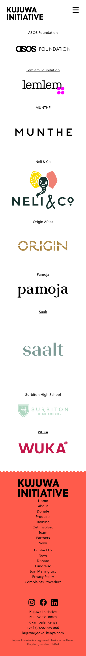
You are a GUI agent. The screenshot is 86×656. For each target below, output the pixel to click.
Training (43, 521)
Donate (43, 511)
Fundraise (43, 566)
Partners (43, 537)
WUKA (43, 432)
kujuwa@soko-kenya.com (43, 632)
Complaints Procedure (43, 581)
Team (43, 532)
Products (43, 516)
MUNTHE (43, 107)
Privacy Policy (43, 576)
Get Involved (43, 527)
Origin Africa (43, 221)
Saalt (43, 311)
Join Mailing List (43, 571)
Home (43, 500)
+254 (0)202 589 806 (43, 627)
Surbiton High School (43, 394)
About (43, 506)
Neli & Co (43, 161)
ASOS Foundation (43, 32)
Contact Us (43, 550)
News (43, 543)
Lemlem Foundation (43, 70)
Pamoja (43, 274)
